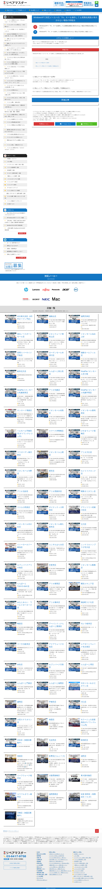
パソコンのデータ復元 (79, 868)
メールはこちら (66, 124)
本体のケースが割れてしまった (56, 854)
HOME (38, 852)
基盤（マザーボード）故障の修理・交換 (83, 876)
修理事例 (39, 855)
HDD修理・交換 (78, 861)
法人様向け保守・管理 (42, 874)
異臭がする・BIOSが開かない (56, 861)
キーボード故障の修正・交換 (81, 863)
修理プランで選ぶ (77, 852)
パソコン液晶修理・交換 (80, 859)
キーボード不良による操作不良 (56, 855)
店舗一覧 (68, 10)
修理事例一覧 (22, 233)
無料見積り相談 (40, 872)
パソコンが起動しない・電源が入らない (58, 872)
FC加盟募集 (39, 870)
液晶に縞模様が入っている (55, 874)
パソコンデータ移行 (79, 870)
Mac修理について (35, 10)
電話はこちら (44, 124)
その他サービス (77, 882)
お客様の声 (39, 859)
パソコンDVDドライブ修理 (80, 874)
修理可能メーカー (41, 868)
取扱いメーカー (47, 10)
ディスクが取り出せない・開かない (57, 857)
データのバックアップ (79, 872)
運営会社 (5, 831)
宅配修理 (39, 861)
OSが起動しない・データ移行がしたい (58, 859)
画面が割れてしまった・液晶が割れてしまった (60, 870)
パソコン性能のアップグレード (81, 880)
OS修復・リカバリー (79, 854)
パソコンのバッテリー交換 (81, 867)
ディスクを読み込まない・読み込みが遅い (59, 863)
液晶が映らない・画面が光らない (57, 868)
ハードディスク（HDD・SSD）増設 (82, 857)
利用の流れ (58, 10)
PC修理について (22, 10)
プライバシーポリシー (13, 831)
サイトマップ (40, 878)
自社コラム (39, 867)
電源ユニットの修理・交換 (81, 865)
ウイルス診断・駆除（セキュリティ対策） (84, 878)
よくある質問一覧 (21, 257)
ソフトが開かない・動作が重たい (57, 867)
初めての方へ (10, 10)
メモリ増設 (76, 855)
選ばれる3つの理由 (41, 854)
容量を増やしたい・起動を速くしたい (58, 865)
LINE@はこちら (88, 124)
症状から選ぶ (52, 852)
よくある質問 (78, 10)
